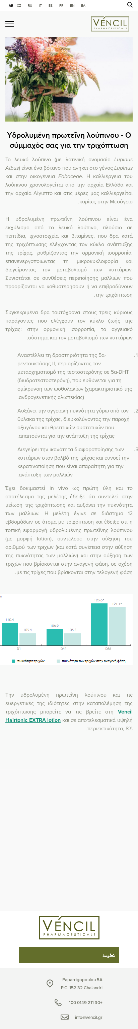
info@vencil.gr (88, 1017)
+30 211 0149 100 (85, 1002)
